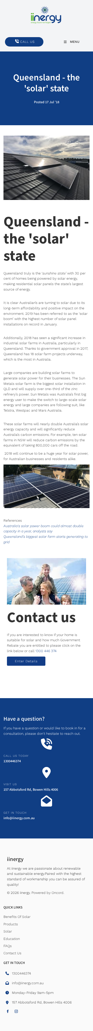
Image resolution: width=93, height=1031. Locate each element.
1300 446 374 (46, 651)
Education (11, 939)
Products (10, 924)
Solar (7, 931)
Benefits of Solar (17, 917)
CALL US (12, 40)
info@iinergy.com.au (19, 818)
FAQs (7, 946)
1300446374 (12, 761)
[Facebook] (7, 1011)
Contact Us (12, 953)
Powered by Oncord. (47, 893)
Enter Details (18, 659)
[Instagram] (16, 1011)
